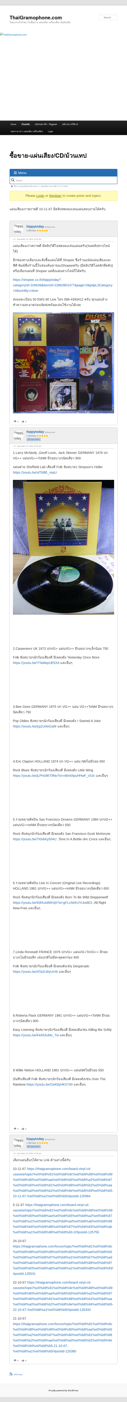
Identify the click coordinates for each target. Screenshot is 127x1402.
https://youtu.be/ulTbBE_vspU (35, 472)
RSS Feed (18, 1375)
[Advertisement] (63, 96)
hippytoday (35, 226)
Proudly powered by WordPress (63, 1390)
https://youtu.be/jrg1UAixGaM (34, 726)
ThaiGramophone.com (36, 17)
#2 (14, 446)
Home (13, 124)
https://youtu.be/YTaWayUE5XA (36, 663)
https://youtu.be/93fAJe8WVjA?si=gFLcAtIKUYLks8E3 (52, 902)
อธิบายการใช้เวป (70, 124)
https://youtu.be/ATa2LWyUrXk (35, 971)
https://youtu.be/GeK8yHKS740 (49, 1084)
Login (50, 131)
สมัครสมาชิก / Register (46, 124)
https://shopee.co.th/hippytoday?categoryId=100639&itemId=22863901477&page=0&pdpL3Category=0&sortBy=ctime (62, 285)
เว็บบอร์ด (25, 124)
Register (55, 195)
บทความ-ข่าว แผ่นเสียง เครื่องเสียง (27, 131)
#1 (14, 239)
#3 (14, 1153)
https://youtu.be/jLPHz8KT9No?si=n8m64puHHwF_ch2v (54, 775)
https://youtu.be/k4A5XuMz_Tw (36, 1035)
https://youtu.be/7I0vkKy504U (34, 839)
